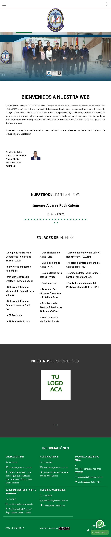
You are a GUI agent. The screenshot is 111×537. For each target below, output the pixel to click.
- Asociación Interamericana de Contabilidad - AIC (83, 264)
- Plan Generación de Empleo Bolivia (49, 319)
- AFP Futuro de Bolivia (18, 321)
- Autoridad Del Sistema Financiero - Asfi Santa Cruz (50, 293)
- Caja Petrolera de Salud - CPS (50, 264)
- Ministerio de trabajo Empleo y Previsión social (19, 279)
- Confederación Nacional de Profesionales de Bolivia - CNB (82, 285)
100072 (60, 214)
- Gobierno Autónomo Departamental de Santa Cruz (18, 305)
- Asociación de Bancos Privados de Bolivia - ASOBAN (51, 307)
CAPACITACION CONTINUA (55, 56)
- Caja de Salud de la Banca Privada (51, 275)
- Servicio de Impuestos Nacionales (18, 268)
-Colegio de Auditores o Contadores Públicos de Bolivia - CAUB (18, 256)
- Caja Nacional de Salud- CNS (50, 254)
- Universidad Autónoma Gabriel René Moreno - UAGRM (83, 254)
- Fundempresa (48, 283)
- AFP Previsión (14, 315)
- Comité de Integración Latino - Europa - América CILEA (83, 275)
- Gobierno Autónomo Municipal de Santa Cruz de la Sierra (20, 291)
